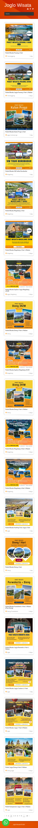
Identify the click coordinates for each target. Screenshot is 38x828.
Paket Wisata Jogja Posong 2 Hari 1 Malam (18, 92)
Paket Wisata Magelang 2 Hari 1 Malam (17, 250)
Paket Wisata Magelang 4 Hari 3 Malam (17, 488)
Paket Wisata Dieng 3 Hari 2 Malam (16, 330)
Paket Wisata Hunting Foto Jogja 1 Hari (17, 528)
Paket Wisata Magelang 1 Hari (14, 211)
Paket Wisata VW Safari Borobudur (16, 171)
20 (27, 816)
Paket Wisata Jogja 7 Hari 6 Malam (16, 728)
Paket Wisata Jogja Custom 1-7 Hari (16, 688)
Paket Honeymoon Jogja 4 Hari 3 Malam (17, 807)
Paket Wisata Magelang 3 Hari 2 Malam (17, 449)
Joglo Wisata (17, 5)
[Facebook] (30, 9)
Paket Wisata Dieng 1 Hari (13, 567)
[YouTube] (28, 9)
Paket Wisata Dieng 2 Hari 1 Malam (16, 409)
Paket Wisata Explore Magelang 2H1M (17, 370)
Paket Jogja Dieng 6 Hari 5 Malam (16, 767)
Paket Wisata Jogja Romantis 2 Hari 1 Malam (17, 648)
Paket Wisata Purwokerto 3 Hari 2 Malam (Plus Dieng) (18, 607)
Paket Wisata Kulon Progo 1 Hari (15, 132)
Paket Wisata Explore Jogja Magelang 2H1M (17, 290)
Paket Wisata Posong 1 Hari (14, 53)
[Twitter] (33, 9)
